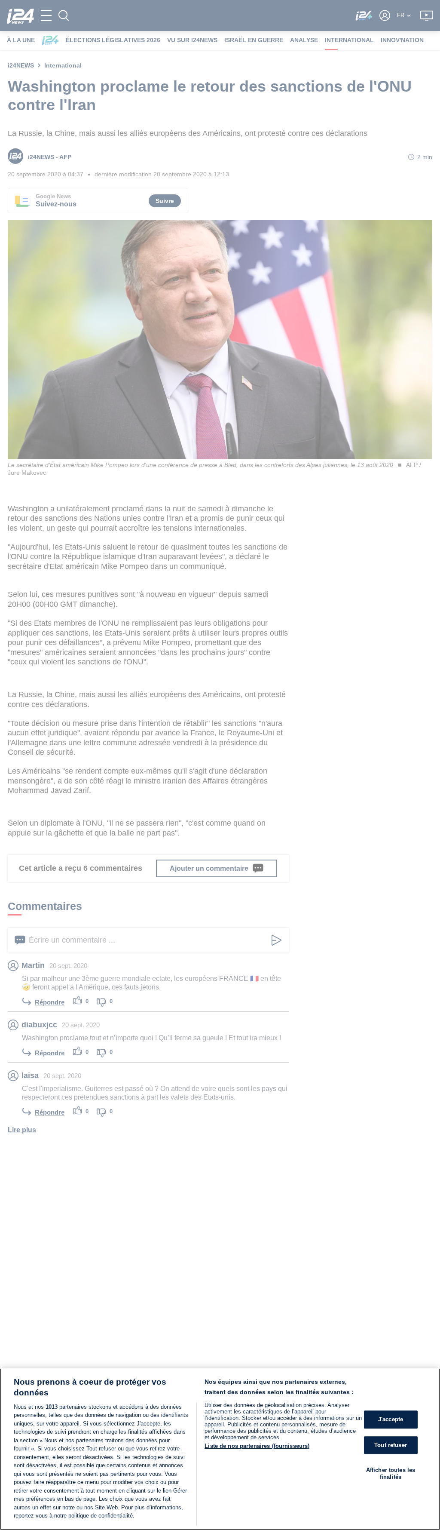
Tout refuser (390, 1445)
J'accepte (390, 1419)
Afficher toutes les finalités (390, 1473)
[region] (220, 1449)
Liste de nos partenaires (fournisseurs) (257, 1446)
